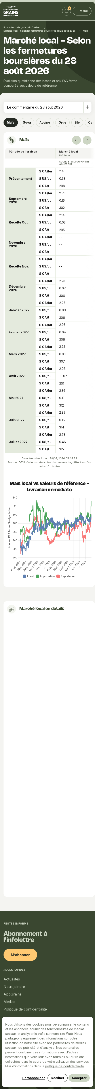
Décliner (57, 1078)
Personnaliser (33, 1078)
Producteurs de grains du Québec (22, 27)
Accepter (79, 1078)
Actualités (12, 979)
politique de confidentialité (64, 1066)
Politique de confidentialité (25, 1009)
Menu (84, 11)
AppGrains (12, 994)
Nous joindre (14, 986)
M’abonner (20, 955)
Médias (9, 1001)
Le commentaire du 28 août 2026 (35, 107)
